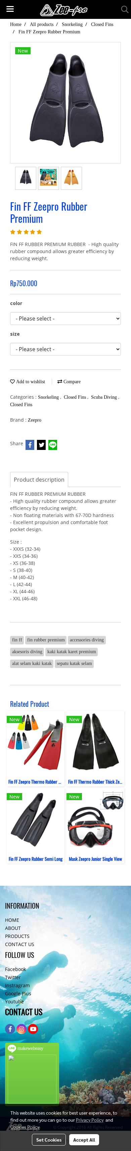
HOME (12, 920)
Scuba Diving (104, 397)
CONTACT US (19, 944)
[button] (122, 9)
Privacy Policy (89, 1120)
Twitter (13, 977)
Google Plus (18, 993)
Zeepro (34, 420)
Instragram (17, 985)
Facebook (15, 969)
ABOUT (13, 928)
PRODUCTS (17, 936)
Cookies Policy (24, 1127)
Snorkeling (49, 397)
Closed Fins (75, 397)
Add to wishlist (30, 381)
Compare (71, 381)
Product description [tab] (39, 479)
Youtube (14, 1001)
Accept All (84, 1140)
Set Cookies (48, 1140)
